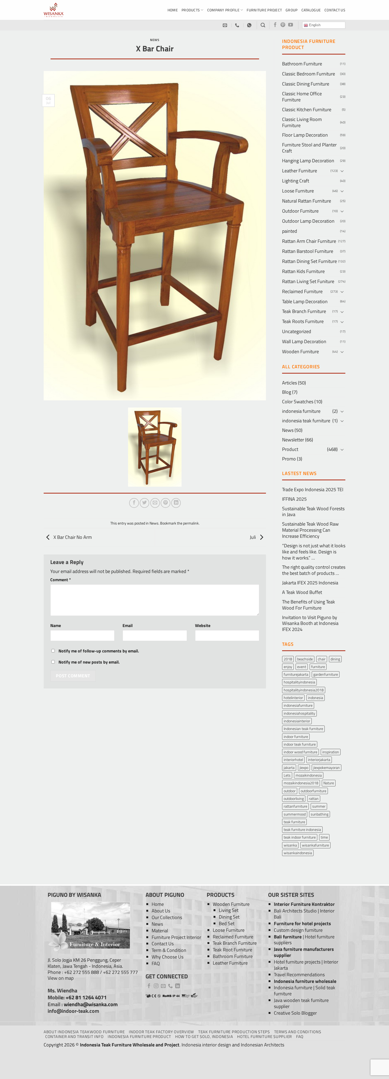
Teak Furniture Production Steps (234, 1032)
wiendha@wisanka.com (91, 1004)
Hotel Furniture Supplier (264, 1036)
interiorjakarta (319, 759)
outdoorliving (294, 798)
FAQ (156, 963)
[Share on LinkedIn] (176, 503)
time (324, 837)
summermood (295, 814)
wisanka (290, 845)
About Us (161, 910)
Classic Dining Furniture (305, 83)
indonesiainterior (297, 721)
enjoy (288, 666)
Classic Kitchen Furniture (306, 109)
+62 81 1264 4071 (86, 997)
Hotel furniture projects (297, 961)
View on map (61, 978)
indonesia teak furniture (306, 420)
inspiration (330, 752)
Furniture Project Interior (176, 937)
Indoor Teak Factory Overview (161, 1032)
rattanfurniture (295, 806)
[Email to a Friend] (155, 503)
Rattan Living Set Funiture (308, 281)
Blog (286, 392)
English (314, 25)
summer (318, 806)
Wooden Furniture (300, 351)
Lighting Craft (295, 180)
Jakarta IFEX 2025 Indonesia (310, 582)
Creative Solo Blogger (295, 1013)
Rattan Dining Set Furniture (309, 261)
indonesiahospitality (299, 713)
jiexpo (304, 767)
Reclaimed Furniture (302, 291)
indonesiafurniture (298, 705)
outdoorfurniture (313, 791)
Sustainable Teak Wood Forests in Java (313, 511)
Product (290, 449)
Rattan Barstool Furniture (307, 251)
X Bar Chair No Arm (72, 536)
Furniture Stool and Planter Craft (309, 147)
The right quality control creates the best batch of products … (313, 570)
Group (291, 10)
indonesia (315, 697)
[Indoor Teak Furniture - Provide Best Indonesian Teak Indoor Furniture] (70, 10)
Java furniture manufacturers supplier (304, 952)
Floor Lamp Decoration (305, 134)
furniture (318, 666)
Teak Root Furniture (232, 949)
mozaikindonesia (309, 775)
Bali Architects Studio (295, 910)
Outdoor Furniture (300, 210)
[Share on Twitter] (144, 503)
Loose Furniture (298, 190)
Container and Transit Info (74, 1036)
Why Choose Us (167, 956)
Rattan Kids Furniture (303, 271)
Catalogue (311, 10)
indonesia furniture (301, 411)
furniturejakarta (296, 674)
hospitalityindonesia (299, 682)
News (154, 39)
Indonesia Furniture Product (139, 1036)
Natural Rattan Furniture (306, 200)
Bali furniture (288, 936)
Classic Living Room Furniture (302, 122)
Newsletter (293, 439)
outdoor (290, 791)
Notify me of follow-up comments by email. (98, 651)
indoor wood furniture (300, 752)
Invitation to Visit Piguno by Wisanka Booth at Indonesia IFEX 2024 (310, 623)
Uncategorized (296, 331)
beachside (305, 659)
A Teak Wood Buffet (302, 592)
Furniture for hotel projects (302, 923)
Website (202, 625)
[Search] (263, 25)
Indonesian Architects (262, 1044)
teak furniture (294, 822)
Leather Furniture (299, 170)
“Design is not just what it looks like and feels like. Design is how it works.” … (313, 551)
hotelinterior (293, 697)
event (301, 666)
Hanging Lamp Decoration (308, 160)
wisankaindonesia (298, 853)
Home (173, 10)
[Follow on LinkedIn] (177, 986)
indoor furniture (296, 736)
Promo (289, 458)
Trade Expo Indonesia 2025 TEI (312, 489)
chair (321, 659)
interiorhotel (293, 759)
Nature (328, 783)
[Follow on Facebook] (275, 25)
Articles (289, 382)
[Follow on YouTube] (290, 25)
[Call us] (170, 986)
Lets (287, 775)
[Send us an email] (163, 986)
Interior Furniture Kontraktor (304, 904)
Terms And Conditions (297, 1032)
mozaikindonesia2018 (301, 783)
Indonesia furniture (293, 987)
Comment (60, 580)
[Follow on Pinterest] (283, 25)
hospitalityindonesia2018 (304, 690)
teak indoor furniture (300, 837)
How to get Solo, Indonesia (204, 1036)
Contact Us (334, 10)
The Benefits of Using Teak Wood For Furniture (308, 604)
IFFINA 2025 (294, 499)
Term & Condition (169, 950)
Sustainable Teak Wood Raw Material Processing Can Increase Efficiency (310, 530)
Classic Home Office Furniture (302, 96)
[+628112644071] (238, 25)
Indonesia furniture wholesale (305, 981)
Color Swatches (297, 401)
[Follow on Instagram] (156, 986)
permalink (191, 523)
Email (128, 625)
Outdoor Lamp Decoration (308, 221)
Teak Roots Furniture (303, 321)
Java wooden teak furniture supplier (301, 1003)
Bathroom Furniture (302, 63)
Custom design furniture (298, 930)
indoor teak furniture (300, 744)
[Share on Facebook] (134, 503)
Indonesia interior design (206, 1044)
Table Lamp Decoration (305, 301)
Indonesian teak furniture (303, 728)
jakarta (289, 767)
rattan (314, 798)
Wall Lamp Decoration (304, 341)
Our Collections (167, 917)
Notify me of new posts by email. (89, 662)
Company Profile (223, 10)
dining (335, 659)
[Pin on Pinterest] (165, 503)
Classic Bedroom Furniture (308, 73)
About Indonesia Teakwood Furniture (84, 1032)
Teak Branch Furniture (304, 311)
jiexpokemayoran (326, 767)
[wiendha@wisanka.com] (225, 25)
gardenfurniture (325, 674)
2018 (288, 659)
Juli (253, 536)
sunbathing (319, 814)
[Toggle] (342, 170)
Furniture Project (264, 10)
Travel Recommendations (299, 974)
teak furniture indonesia (302, 829)
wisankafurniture (315, 845)
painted (289, 231)
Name (55, 625)
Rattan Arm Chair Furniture (309, 241)
